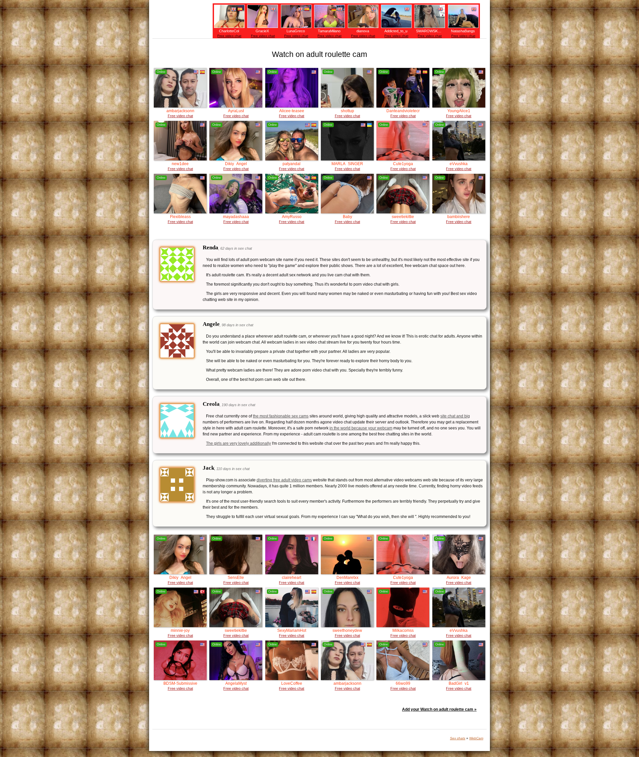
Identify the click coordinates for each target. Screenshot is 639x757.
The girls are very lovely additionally (238, 443)
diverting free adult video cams (284, 480)
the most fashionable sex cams (281, 416)
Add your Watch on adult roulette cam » (439, 709)
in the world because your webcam (360, 428)
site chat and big (455, 416)
